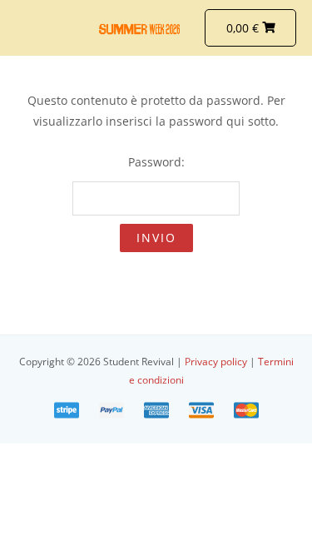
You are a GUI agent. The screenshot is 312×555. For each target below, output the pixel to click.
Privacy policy (217, 361)
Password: (156, 162)
